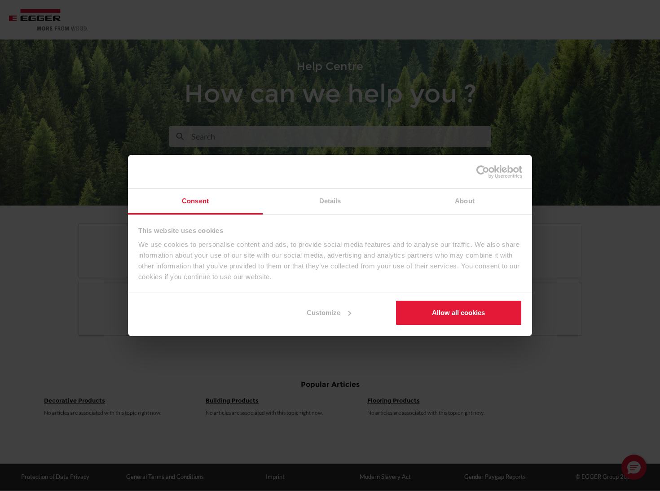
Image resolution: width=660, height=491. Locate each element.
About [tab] (465, 201)
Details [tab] (330, 201)
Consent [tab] (195, 201)
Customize (323, 312)
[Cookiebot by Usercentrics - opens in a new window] (483, 172)
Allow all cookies (458, 312)
